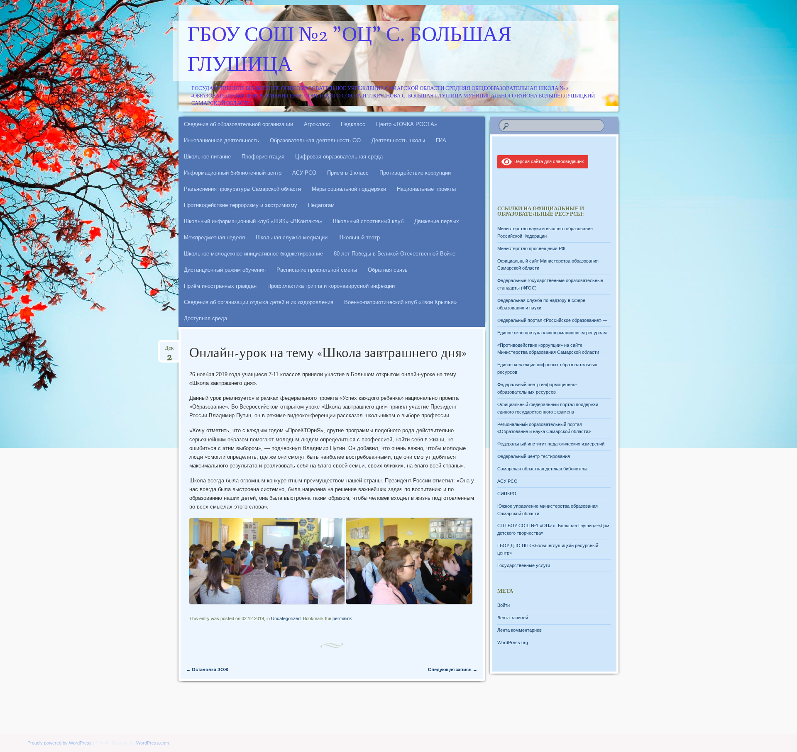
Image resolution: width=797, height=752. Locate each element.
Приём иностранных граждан (220, 286)
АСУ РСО (304, 173)
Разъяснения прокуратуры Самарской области (242, 189)
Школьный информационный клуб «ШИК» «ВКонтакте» (253, 221)
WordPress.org (512, 642)
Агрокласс (317, 124)
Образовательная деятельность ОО (315, 140)
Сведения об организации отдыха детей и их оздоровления (258, 302)
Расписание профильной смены (316, 270)
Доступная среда (205, 318)
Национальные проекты (426, 189)
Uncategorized (286, 618)
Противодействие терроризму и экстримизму (240, 205)
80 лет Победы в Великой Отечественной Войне (394, 254)
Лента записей (512, 617)
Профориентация (263, 156)
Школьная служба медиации (292, 237)
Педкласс (353, 124)
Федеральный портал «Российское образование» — (552, 320)
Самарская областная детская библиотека (542, 468)
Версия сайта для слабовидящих (548, 161)
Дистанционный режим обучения (225, 270)
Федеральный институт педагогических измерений (550, 443)
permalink (342, 618)
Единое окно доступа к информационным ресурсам (552, 332)
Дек (169, 351)
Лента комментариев (519, 630)
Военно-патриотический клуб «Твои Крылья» (400, 302)
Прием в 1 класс (348, 173)
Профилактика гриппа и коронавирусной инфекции (331, 286)
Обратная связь (388, 270)
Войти (503, 605)
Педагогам (321, 205)
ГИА (441, 140)
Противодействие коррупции (415, 173)
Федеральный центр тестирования (533, 456)
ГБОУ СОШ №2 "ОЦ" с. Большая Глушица (349, 51)
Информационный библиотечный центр (232, 173)
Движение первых (436, 221)
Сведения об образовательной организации (238, 124)
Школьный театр (359, 237)
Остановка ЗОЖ (207, 669)
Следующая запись (452, 669)
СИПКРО (506, 493)
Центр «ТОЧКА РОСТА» (406, 124)
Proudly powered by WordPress (59, 742)
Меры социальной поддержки (349, 189)
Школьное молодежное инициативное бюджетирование (253, 254)
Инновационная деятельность (221, 140)
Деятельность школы (398, 140)
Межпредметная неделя (214, 237)
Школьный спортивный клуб (368, 221)
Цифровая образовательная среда (339, 156)
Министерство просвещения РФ (531, 248)
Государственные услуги (523, 565)
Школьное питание (207, 156)
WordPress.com (152, 742)
